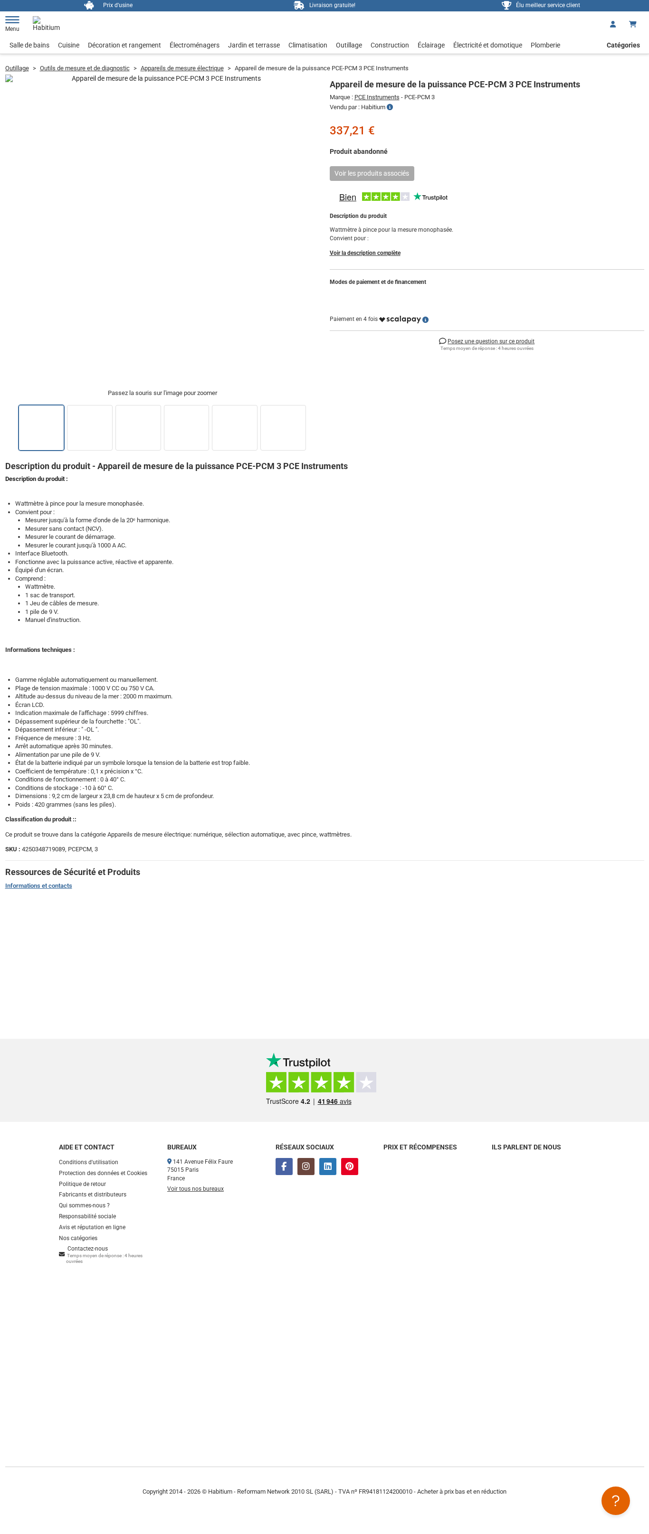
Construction (390, 45)
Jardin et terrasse (254, 45)
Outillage (349, 45)
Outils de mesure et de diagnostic (85, 68)
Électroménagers (195, 45)
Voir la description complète (365, 253)
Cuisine (68, 45)
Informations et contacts (38, 885)
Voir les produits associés (371, 173)
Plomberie (545, 45)
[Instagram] (306, 1166)
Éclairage (431, 45)
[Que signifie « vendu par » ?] (390, 107)
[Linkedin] (327, 1166)
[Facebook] (284, 1166)
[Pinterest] (349, 1166)
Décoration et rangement (124, 45)
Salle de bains (29, 45)
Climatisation (307, 45)
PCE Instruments (377, 97)
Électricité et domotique (487, 45)
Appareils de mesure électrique (182, 68)
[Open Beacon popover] (615, 1501)
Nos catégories (78, 1238)
